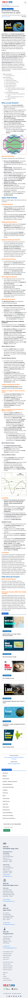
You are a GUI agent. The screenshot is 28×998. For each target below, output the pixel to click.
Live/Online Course (7, 953)
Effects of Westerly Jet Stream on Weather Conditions (16, 90)
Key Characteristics (10, 75)
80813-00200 (7, 874)
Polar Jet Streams (10, 79)
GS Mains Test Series (7, 966)
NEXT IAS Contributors (6, 16)
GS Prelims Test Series (8, 962)
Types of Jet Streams (7, 77)
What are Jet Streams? (7, 74)
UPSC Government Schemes (9, 818)
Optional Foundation (7, 967)
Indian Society (6, 807)
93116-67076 (7, 899)
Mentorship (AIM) (7, 955)
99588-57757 (7, 946)
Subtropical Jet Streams (11, 80)
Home (3, 5)
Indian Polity (5, 804)
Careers (5, 976)
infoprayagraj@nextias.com (10, 948)
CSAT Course (6, 959)
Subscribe (6, 830)
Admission (5, 972)
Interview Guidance (7, 969)
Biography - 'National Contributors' (10, 781)
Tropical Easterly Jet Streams (12, 82)
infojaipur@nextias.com (9, 924)
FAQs (4, 974)
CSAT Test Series (6, 964)
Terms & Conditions (7, 980)
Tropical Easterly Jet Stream (12, 92)
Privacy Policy (6, 978)
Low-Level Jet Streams (11, 83)
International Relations (7, 812)
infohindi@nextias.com (9, 901)
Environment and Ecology (8, 787)
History (4, 795)
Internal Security (6, 809)
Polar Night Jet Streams (11, 85)
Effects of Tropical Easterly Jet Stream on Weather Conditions (16, 97)
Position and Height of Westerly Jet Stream (16, 88)
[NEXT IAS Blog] (7, 2)
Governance (5, 792)
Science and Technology (8, 815)
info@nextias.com (8, 876)
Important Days (6, 798)
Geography (7, 5)
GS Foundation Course (8, 951)
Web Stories (5, 773)
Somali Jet (8, 99)
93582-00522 (7, 922)
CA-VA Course (6, 957)
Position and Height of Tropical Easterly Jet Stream (16, 94)
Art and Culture (6, 778)
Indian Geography (10, 8)
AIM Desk (5, 775)
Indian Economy (6, 801)
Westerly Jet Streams (10, 86)
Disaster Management (7, 784)
